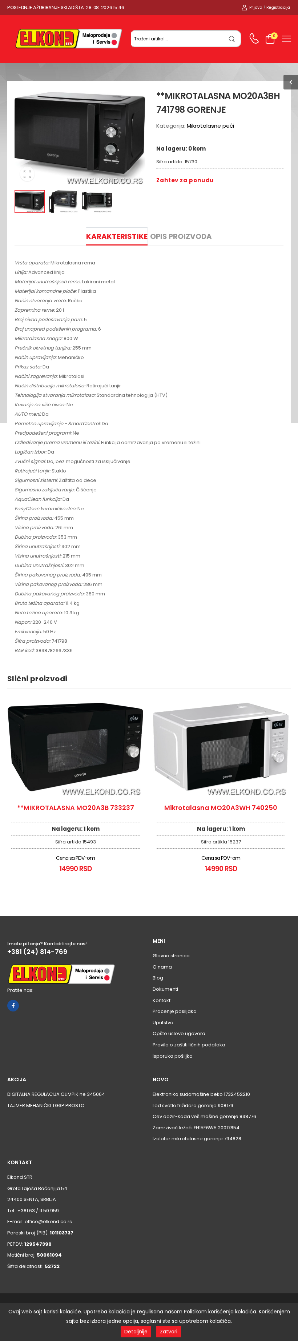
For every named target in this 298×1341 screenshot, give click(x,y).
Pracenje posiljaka (175, 1011)
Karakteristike (117, 236)
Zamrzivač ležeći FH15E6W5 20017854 (196, 1127)
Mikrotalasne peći (210, 125)
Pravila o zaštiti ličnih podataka (189, 1044)
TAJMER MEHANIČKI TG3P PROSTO (46, 1105)
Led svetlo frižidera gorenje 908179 (193, 1105)
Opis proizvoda (181, 236)
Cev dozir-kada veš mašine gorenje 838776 (204, 1116)
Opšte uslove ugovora (179, 1033)
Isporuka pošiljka (173, 1056)
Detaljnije (136, 1331)
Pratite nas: (20, 990)
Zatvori (168, 1331)
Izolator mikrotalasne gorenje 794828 (197, 1138)
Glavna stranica (171, 955)
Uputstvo (163, 1022)
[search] (232, 38)
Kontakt (161, 1000)
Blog (158, 977)
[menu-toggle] (286, 39)
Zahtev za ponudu (185, 180)
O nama (162, 966)
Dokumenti (165, 989)
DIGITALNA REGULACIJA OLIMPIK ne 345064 (56, 1094)
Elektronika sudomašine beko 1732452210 (201, 1094)
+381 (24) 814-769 (37, 952)
